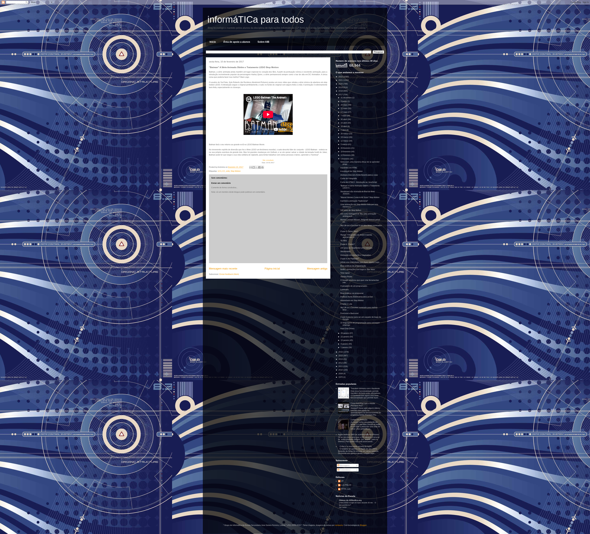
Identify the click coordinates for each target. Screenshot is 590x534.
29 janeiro (345, 333)
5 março (344, 144)
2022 (340, 77)
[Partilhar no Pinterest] (262, 167)
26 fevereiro (346, 148)
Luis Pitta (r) (346, 485)
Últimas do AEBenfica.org (350, 500)
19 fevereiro (346, 152)
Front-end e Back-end (349, 313)
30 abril (344, 119)
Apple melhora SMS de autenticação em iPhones (358, 435)
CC (223, 171)
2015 (340, 356)
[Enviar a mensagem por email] (250, 167)
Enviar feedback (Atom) (229, 274)
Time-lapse (345, 273)
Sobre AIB (263, 42)
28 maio (344, 105)
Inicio (213, 42)
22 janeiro (345, 337)
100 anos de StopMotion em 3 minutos (356, 248)
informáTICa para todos (255, 19)
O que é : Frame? (347, 244)
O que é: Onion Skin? (349, 231)
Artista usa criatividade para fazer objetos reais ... (360, 262)
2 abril (343, 130)
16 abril (344, 126)
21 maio (344, 108)
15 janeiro (345, 340)
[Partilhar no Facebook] (259, 167)
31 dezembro (346, 98)
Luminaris (344, 290)
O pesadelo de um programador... (354, 286)
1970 (340, 377)
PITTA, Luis (345, 489)
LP (342, 481)
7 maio (344, 116)
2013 (340, 359)
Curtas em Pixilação (359, 420)
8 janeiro (344, 344)
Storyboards (345, 251)
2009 (340, 374)
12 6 (219, 171)
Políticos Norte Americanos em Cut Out (356, 297)
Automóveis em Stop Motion (352, 300)
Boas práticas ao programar (352, 293)
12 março (345, 141)
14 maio (344, 112)
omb (228, 171)
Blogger (363, 525)
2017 (340, 95)
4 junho (344, 101)
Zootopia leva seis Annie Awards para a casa (359, 175)
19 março (345, 137)
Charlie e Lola (346, 304)
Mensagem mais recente (223, 268)
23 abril (344, 123)
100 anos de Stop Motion (350, 210)
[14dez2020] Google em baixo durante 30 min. (356, 503)
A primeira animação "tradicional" (354, 201)
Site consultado (268, 160)
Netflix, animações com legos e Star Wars (357, 269)
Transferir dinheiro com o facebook (365, 388)
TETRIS (343, 241)
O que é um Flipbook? (349, 259)
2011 (340, 366)
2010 (340, 370)
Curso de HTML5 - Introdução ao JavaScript (358, 182)
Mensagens (344, 465)
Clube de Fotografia (348, 178)
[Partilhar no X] (256, 167)
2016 (340, 352)
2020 (340, 84)
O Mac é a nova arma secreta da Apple (356, 446)
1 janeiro (344, 347)
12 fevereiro (346, 155)
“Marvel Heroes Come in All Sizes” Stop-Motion (360, 197)
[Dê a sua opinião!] (253, 167)
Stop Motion (236, 171)
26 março (345, 134)
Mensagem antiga (317, 268)
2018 (340, 91)
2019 (340, 87)
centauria (339, 525)
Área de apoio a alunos (236, 42)
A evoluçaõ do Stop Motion (351, 171)
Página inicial (272, 268)
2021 (340, 80)
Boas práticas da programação (353, 266)
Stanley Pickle (346, 277)
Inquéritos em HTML (348, 168)
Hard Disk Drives (347, 329)
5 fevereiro (345, 159)
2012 (340, 363)
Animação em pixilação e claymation (355, 255)
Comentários (344, 470)
